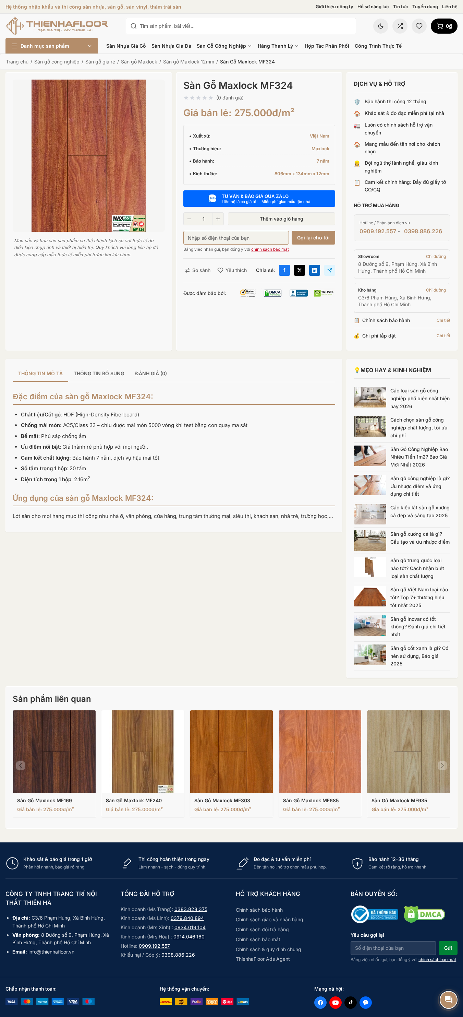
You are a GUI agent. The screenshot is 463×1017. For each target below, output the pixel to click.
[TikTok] (350, 1002)
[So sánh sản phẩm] (399, 26)
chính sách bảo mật (270, 249)
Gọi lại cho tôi (313, 237)
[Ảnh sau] (442, 765)
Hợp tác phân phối (327, 46)
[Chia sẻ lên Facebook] (284, 270)
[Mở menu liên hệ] (449, 1000)
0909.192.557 (378, 231)
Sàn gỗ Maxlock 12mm (188, 61)
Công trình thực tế (378, 46)
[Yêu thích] (419, 26)
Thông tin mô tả (40, 373)
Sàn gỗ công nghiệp (221, 46)
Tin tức (400, 6)
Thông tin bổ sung (99, 373)
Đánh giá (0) (151, 373)
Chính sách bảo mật (258, 939)
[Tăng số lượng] (217, 219)
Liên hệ (450, 6)
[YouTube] (335, 1002)
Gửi (448, 948)
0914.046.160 (189, 936)
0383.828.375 (190, 909)
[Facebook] (320, 1002)
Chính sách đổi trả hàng (262, 929)
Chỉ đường (436, 256)
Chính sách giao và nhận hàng (269, 919)
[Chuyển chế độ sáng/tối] (380, 26)
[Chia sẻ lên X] (299, 270)
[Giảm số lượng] (189, 219)
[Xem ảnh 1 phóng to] (89, 156)
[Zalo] (366, 1002)
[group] (174, 374)
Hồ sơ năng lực (373, 6)
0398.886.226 (423, 231)
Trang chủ (17, 61)
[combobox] (246, 26)
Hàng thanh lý (275, 46)
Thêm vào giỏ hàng (281, 219)
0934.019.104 (190, 927)
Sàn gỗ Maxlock (139, 61)
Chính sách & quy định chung (268, 949)
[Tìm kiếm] (133, 26)
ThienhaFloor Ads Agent (263, 959)
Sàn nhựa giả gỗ (126, 46)
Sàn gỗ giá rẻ (100, 61)
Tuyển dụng (425, 6)
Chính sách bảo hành (259, 910)
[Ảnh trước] (20, 765)
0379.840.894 (187, 918)
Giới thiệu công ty (334, 6)
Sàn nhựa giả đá (171, 46)
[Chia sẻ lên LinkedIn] (314, 270)
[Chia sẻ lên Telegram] (329, 270)
